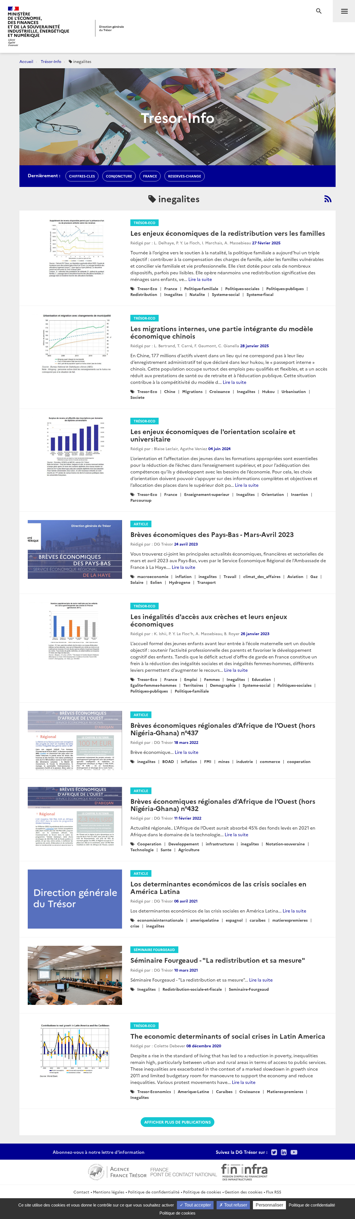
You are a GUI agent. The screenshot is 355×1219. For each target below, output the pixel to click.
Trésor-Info (51, 61)
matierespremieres (290, 920)
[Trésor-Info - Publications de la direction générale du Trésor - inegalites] (327, 199)
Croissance (219, 391)
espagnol (234, 920)
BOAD (168, 761)
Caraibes (224, 1091)
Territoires (193, 685)
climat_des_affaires (261, 576)
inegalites (208, 576)
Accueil (26, 61)
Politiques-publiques (285, 288)
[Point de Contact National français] (183, 1171)
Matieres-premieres (285, 1091)
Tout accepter (197, 1205)
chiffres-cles (82, 176)
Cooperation (149, 844)
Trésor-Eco (144, 222)
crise (134, 926)
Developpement (183, 844)
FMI (207, 761)
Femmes (212, 679)
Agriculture (188, 849)
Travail (230, 576)
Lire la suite (200, 279)
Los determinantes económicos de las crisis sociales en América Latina (218, 887)
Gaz (314, 576)
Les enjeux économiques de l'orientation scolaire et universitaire (212, 435)
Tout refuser (235, 1205)
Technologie (142, 849)
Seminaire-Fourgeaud (249, 989)
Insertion (299, 494)
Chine (169, 391)
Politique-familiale (201, 288)
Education (261, 679)
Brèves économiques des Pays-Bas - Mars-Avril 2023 (212, 534)
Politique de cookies (202, 1192)
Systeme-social (226, 294)
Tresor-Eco (147, 288)
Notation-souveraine (285, 844)
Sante (166, 849)
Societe (137, 397)
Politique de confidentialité (153, 1192)
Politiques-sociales (242, 288)
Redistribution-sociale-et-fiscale (192, 989)
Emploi (190, 679)
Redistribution (143, 294)
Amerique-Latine (193, 1091)
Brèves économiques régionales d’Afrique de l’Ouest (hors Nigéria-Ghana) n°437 (222, 728)
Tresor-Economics (154, 1091)
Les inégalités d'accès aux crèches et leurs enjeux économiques (208, 620)
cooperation (299, 761)
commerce (270, 761)
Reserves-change (184, 176)
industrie (244, 761)
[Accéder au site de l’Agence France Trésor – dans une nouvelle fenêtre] (117, 1171)
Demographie (223, 685)
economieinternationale (160, 920)
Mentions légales (108, 1192)
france (150, 176)
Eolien (156, 582)
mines (223, 761)
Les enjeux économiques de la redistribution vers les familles (227, 232)
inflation (183, 576)
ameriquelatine (204, 920)
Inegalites (173, 294)
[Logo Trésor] (109, 28)
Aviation (295, 576)
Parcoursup (140, 500)
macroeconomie (152, 576)
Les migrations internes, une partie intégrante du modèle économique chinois (221, 332)
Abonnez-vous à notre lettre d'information (98, 1152)
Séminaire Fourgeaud (154, 949)
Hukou (268, 391)
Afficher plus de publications (177, 1122)
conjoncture (119, 176)
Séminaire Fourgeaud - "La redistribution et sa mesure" (217, 959)
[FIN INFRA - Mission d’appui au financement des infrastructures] (244, 1171)
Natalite (197, 294)
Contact (81, 1192)
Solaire (136, 582)
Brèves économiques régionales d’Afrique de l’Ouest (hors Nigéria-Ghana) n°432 (222, 804)
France (170, 288)
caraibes (257, 920)
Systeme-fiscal (260, 294)
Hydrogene (179, 582)
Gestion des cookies (243, 1192)
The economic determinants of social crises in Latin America (227, 1035)
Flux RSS (273, 1192)
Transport (206, 582)
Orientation (273, 494)
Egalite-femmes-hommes (153, 685)
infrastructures (220, 844)
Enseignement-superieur (206, 494)
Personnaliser (269, 1205)
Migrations (192, 391)
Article (141, 523)
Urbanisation (294, 391)
